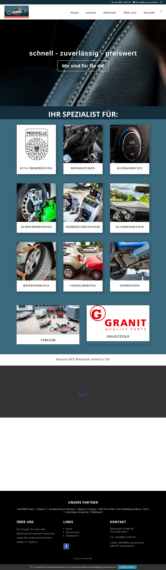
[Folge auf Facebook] (66, 546)
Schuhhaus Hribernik (77, 512)
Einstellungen (127, 567)
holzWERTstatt (25, 509)
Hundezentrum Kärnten (62, 509)
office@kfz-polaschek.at (131, 542)
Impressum (72, 535)
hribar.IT (41, 509)
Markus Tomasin (87, 509)
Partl (146, 509)
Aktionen (109, 12)
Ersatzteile (118, 336)
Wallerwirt (97, 512)
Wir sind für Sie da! (83, 66)
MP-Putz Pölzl (107, 509)
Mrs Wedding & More (129, 509)
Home (74, 12)
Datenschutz (73, 532)
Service (91, 12)
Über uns (129, 12)
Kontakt (149, 12)
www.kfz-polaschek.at (122, 545)
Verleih (48, 340)
